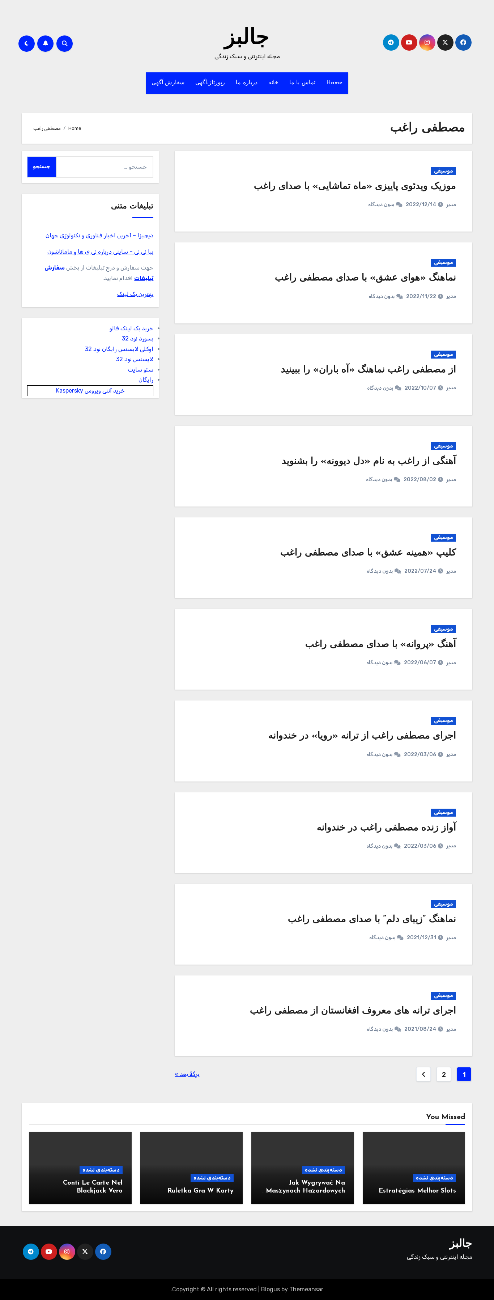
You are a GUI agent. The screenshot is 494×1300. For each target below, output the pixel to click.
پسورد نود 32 (137, 338)
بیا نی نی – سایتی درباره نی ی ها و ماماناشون (100, 251)
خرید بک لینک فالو (131, 328)
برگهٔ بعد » (187, 1074)
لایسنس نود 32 (134, 359)
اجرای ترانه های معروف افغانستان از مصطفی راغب (353, 1011)
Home (334, 83)
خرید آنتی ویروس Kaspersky (90, 390)
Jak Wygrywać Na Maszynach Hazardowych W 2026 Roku (305, 1191)
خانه (273, 83)
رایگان (146, 379)
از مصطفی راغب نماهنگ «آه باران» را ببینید (368, 370)
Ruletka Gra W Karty (200, 1191)
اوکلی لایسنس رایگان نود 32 (119, 349)
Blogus (270, 1289)
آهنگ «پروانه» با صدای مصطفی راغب (380, 644)
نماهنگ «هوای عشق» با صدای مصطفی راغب (365, 278)
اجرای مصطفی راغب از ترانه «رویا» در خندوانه (362, 736)
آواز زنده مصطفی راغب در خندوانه (386, 828)
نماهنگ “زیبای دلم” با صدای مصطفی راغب (372, 919)
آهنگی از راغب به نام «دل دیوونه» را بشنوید (369, 461)
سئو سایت (140, 369)
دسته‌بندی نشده (434, 1178)
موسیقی (443, 171)
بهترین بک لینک (135, 294)
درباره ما (246, 83)
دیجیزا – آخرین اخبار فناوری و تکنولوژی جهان (99, 235)
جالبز (247, 38)
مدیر (451, 205)
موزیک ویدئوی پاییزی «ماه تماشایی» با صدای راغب (355, 186)
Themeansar (306, 1289)
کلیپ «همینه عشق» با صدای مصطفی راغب (368, 553)
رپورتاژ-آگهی (210, 83)
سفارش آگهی (168, 83)
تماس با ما (302, 83)
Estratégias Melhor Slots (417, 1191)
